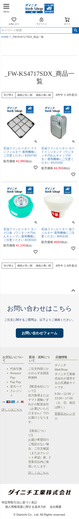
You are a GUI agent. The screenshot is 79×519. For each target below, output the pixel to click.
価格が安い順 (24, 95)
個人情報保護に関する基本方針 (25, 506)
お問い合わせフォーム (40, 333)
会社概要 (56, 506)
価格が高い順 (43, 95)
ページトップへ (73, 290)
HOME (5, 36)
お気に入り (14, 24)
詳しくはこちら (12, 409)
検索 (75, 30)
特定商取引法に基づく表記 (19, 502)
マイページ (41, 24)
